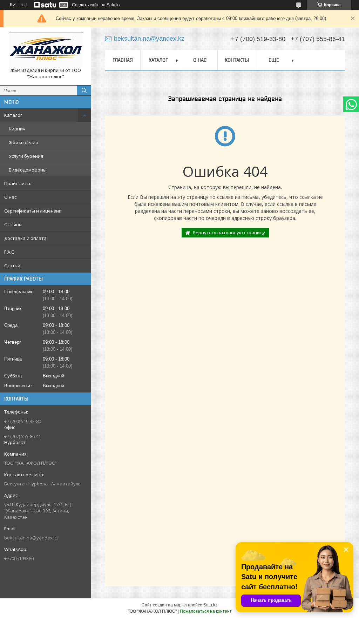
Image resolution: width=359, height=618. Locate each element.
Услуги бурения (26, 156)
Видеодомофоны (28, 170)
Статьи (12, 265)
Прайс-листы (18, 183)
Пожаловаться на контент (206, 611)
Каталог (13, 115)
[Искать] (84, 90)
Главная (123, 60)
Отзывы (13, 224)
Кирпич (17, 129)
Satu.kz (210, 605)
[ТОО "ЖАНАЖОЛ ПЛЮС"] (45, 50)
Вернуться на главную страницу (229, 232)
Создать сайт (85, 4)
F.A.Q (9, 252)
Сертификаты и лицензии (33, 211)
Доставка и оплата (25, 238)
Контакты (237, 60)
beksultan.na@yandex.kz (31, 538)
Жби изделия (23, 142)
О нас (10, 197)
